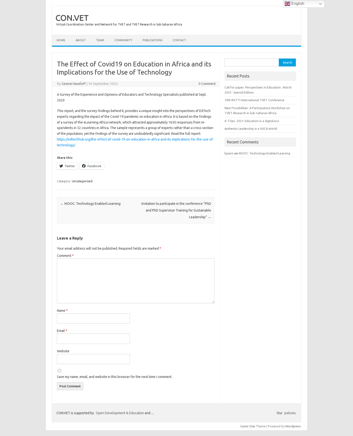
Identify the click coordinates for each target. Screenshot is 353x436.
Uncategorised (82, 181)
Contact (179, 40)
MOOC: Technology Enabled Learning (90, 204)
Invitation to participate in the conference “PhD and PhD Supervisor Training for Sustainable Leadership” (176, 210)
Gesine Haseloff (74, 84)
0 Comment (207, 84)
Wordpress (293, 426)
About (81, 40)
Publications (152, 40)
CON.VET (72, 17)
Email (62, 331)
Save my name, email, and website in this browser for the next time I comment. (114, 377)
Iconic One (248, 426)
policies (290, 413)
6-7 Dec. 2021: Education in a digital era (252, 121)
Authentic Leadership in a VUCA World (251, 128)
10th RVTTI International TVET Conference (254, 100)
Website (63, 351)
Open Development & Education (120, 413)
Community (123, 40)
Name (62, 310)
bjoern (229, 153)
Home (61, 40)
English (297, 3)
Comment (65, 256)
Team (100, 40)
